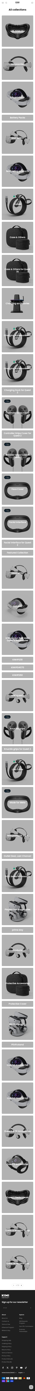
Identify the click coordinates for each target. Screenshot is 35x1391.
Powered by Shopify (18, 1386)
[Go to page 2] (21, 1285)
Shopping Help (6, 1340)
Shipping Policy (6, 1346)
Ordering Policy (6, 1343)
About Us (5, 1318)
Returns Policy (6, 1350)
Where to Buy (6, 1330)
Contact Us (5, 1321)
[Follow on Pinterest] (17, 1367)
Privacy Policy (6, 1356)
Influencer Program (8, 1327)
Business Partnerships (23, 1330)
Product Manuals (7, 1359)
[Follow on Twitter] (7, 1367)
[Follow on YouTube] (21, 1367)
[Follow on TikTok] (26, 1367)
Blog (20, 1318)
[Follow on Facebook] (3, 1367)
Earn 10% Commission (26, 1326)
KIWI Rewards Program (23, 1322)
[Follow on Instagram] (12, 1367)
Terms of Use (6, 1324)
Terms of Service (7, 1353)
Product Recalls (7, 1362)
